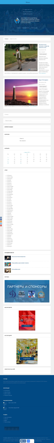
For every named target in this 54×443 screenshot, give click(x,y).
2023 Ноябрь (9, 230)
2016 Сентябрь (10, 186)
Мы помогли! (23, 140)
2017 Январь (9, 192)
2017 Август (9, 203)
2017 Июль (9, 202)
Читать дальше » (42, 73)
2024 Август (9, 238)
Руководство (7, 390)
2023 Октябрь (10, 229)
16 (20, 159)
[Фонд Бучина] (27, 20)
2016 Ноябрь (9, 189)
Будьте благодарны (43, 79)
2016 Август (9, 184)
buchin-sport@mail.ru (28, 11)
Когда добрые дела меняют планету (20, 262)
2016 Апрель (9, 178)
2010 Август (9, 175)
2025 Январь (9, 243)
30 (20, 163)
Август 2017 (27, 152)
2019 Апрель (9, 222)
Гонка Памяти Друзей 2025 (14, 407)
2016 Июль (9, 183)
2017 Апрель (9, 197)
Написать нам (34, 27)
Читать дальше (43, 54)
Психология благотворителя (18, 256)
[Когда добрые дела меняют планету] (8, 264)
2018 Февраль (10, 210)
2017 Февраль (10, 194)
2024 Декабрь (10, 241)
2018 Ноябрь (9, 219)
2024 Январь (9, 232)
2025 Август (9, 246)
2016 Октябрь (10, 188)
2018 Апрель (9, 211)
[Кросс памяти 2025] (5, 404)
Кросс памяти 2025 (12, 402)
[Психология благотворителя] (8, 257)
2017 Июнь (9, 200)
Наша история (7, 392)
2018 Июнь (9, 214)
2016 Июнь (9, 181)
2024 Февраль (10, 233)
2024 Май (9, 236)
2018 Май (9, 213)
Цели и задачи (7, 393)
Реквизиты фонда (8, 395)
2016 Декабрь (10, 191)
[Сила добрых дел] (8, 270)
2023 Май (9, 227)
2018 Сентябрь (10, 216)
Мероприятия (25, 27)
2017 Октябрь (10, 205)
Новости (22, 138)
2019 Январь (9, 221)
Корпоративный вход (37, 440)
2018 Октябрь (10, 218)
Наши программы (8, 417)
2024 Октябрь (10, 240)
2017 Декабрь (10, 208)
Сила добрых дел (16, 269)
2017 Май (9, 199)
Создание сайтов (7, 437)
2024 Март (9, 235)
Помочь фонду (7, 422)
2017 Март (9, 195)
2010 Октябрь (10, 177)
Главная (18, 27)
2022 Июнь (9, 225)
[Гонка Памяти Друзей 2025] (5, 410)
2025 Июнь (9, 244)
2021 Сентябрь (10, 224)
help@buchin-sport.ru (28, 13)
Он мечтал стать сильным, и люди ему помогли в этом (44, 46)
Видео (5, 420)
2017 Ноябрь (9, 206)
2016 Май (9, 180)
